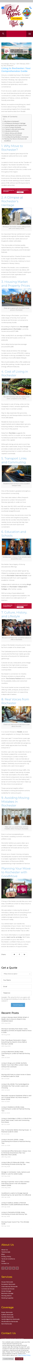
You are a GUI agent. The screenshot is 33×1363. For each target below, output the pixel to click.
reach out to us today (14, 937)
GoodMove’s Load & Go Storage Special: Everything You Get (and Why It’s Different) (16, 1194)
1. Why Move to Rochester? (11, 121)
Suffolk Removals (7, 1314)
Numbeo (12, 433)
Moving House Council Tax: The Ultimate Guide (15, 1223)
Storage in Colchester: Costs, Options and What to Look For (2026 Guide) (15, 1173)
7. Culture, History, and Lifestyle (13, 133)
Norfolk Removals (7, 1317)
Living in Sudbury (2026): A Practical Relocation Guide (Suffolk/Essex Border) (15, 1203)
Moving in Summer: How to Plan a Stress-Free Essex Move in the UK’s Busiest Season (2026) (15, 1183)
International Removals (9, 1286)
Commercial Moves (7, 1289)
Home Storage (6, 1291)
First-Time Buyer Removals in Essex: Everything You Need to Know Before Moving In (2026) (14, 1042)
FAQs (3, 1261)
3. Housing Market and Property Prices (15, 125)
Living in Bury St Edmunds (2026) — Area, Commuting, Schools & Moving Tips (15, 1163)
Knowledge (5, 64)
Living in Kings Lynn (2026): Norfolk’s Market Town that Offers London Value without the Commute (14, 1065)
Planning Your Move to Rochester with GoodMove (15, 139)
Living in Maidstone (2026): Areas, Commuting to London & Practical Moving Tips (15, 1109)
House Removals (7, 1282)
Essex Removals (7, 1312)
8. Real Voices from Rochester (13, 135)
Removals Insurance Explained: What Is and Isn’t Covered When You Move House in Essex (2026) (16, 1097)
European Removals (8, 1284)
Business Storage (7, 1293)
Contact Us (5, 1263)
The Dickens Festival (13, 678)
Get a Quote (16, 18)
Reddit (19, 732)
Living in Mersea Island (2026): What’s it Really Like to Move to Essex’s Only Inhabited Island (15, 1019)
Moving (12, 64)
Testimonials (5, 1252)
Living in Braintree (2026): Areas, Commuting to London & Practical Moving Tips (15, 1053)
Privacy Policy (6, 1257)
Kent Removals (6, 1324)
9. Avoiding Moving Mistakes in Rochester (16, 137)
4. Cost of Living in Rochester (12, 127)
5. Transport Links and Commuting (14, 129)
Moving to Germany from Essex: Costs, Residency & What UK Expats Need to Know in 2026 (16, 1030)
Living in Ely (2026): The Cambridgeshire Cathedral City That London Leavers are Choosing (15, 1086)
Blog (2, 1254)
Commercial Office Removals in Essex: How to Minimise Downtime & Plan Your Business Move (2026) (16, 1152)
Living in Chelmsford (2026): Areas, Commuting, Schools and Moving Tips (14, 1213)
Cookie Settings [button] (8, 1359)
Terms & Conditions (8, 1259)
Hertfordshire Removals (9, 1321)
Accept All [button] (19, 1359)
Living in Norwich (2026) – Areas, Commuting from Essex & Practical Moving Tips (15, 1141)
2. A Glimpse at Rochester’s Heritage (14, 123)
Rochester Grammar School (17, 575)
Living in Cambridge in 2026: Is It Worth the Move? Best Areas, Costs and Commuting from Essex (16, 1120)
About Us (4, 1250)
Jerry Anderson (8, 65)
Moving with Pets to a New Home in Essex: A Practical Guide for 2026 (16, 1075)
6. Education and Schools (11, 131)
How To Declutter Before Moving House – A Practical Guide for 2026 (16, 1131)
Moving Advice (6, 1296)
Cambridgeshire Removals (10, 1319)
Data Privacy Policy (24, 1355)
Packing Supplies (7, 1298)
